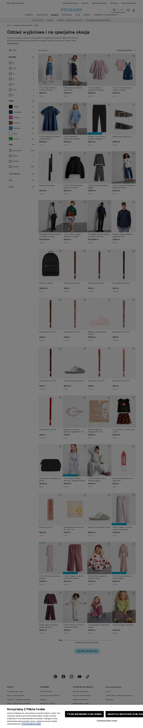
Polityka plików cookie (31, 724)
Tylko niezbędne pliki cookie (84, 714)
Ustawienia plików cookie (107, 721)
